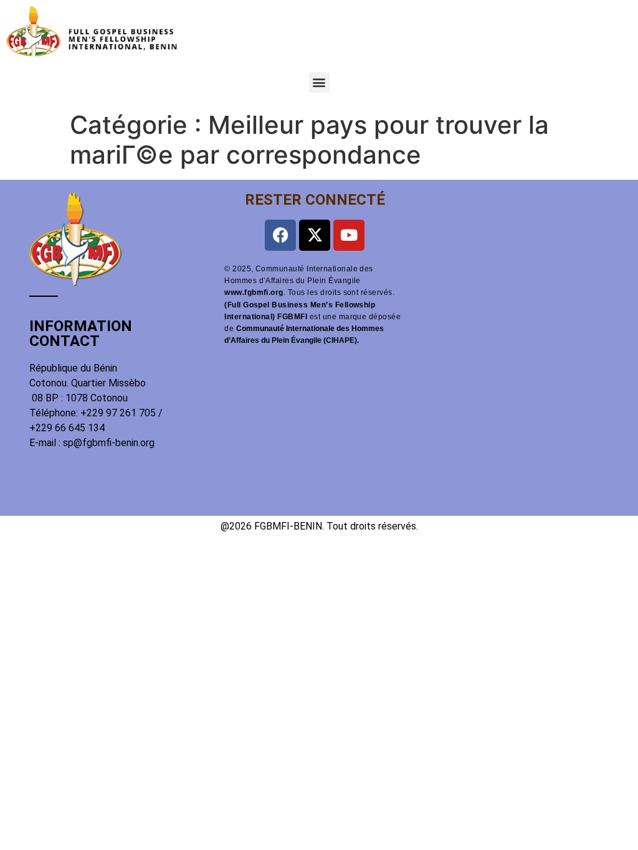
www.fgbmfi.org (253, 292)
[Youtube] (348, 235)
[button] (319, 82)
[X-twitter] (314, 235)
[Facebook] (280, 235)
